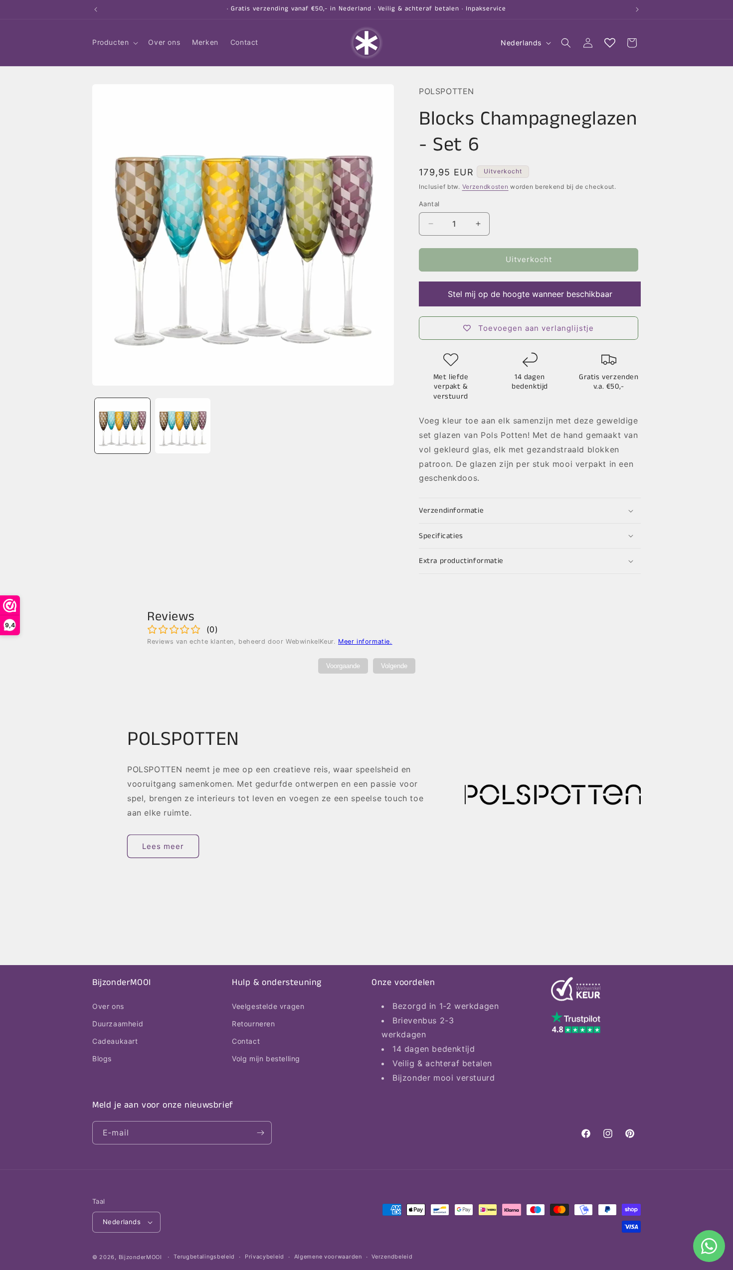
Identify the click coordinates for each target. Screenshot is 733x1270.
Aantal (429, 204)
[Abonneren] (260, 1132)
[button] (114, 42)
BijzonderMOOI (140, 1257)
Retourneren (253, 1023)
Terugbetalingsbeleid (204, 1256)
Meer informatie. (365, 641)
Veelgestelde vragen (268, 1005)
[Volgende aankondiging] (637, 9)
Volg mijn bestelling (266, 1058)
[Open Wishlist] (610, 43)
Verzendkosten (485, 186)
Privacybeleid (264, 1256)
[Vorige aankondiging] (96, 9)
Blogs (102, 1058)
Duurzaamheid (117, 1023)
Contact (246, 1040)
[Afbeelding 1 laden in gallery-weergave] (122, 425)
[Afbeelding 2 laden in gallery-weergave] (182, 425)
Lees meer (163, 846)
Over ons (108, 1005)
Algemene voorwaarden (328, 1256)
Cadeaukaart (115, 1040)
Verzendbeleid (391, 1256)
